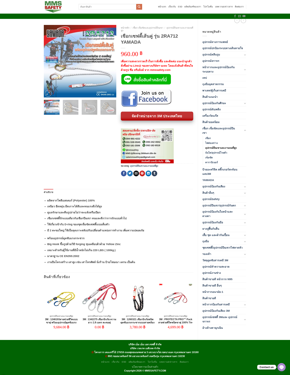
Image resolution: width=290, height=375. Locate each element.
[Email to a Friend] (136, 173)
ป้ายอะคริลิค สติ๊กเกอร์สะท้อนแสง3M (219, 171)
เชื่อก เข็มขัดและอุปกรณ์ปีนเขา (218, 130)
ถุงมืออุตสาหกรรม (213, 84)
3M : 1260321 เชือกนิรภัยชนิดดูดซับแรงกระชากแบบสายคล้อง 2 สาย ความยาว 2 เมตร (138, 322)
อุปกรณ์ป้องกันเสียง (213, 186)
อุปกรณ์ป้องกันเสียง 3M (216, 310)
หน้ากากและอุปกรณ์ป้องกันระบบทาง (218, 69)
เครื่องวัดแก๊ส (210, 115)
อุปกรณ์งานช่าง (211, 272)
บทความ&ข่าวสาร (224, 6)
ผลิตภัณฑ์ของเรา (192, 6)
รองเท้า (206, 253)
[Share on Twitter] (130, 173)
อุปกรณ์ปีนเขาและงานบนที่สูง (221, 147)
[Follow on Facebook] (235, 16)
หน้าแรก (162, 6)
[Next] (111, 61)
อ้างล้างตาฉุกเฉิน (212, 327)
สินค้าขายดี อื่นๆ (212, 285)
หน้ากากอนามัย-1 (212, 291)
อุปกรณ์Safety (211, 199)
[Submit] (139, 7)
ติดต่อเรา (239, 6)
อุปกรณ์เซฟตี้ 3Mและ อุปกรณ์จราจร (219, 319)
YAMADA (208, 180)
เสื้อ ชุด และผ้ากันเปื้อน (215, 235)
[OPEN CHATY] (281, 367)
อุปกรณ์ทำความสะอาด (216, 266)
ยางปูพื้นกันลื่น (210, 228)
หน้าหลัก (125, 27)
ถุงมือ (205, 241)
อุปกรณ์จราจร (210, 60)
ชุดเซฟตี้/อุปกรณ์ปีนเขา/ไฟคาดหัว (222, 247)
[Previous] (49, 61)
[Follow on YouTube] (244, 16)
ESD (180, 6)
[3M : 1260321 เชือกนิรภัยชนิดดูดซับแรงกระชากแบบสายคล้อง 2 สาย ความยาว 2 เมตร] (137, 298)
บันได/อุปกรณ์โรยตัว (216, 152)
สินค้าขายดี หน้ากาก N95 (217, 279)
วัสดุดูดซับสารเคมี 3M (215, 260)
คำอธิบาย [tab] (48, 192)
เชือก (208, 138)
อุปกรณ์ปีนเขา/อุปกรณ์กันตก (219, 205)
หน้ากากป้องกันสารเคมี (216, 304)
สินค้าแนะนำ (210, 96)
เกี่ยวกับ (172, 6)
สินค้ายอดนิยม (211, 122)
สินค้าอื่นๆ (208, 192)
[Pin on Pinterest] (142, 173)
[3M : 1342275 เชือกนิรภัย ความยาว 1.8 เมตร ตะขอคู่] (99, 298)
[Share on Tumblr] (154, 173)
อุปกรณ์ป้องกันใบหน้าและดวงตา (217, 214)
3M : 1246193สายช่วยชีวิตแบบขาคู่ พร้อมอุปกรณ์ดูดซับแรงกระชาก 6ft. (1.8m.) (61, 322)
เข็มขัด (209, 157)
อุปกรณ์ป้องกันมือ (212, 222)
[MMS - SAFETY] (59, 7)
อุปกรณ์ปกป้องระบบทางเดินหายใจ (222, 48)
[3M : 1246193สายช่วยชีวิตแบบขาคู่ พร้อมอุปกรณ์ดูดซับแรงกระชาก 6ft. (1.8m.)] (61, 298)
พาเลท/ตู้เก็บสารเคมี (214, 90)
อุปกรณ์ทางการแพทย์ (215, 42)
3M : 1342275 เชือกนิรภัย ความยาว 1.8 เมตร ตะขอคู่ (99, 321)
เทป (204, 77)
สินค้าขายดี (209, 298)
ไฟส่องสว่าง (211, 143)
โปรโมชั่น (208, 6)
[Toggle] (245, 55)
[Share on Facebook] (124, 173)
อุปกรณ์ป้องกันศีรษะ (214, 103)
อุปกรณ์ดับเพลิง (211, 109)
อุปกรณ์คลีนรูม (211, 54)
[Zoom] (48, 93)
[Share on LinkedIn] (148, 173)
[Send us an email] (239, 16)
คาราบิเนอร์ (211, 162)
